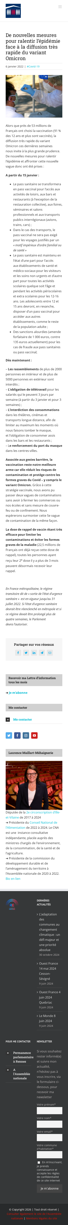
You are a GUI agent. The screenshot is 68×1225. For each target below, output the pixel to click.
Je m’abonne (17, 693)
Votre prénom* (46, 1104)
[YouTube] (34, 735)
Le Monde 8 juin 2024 (47, 1018)
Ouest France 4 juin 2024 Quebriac (49, 997)
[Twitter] (9, 735)
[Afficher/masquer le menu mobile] (60, 7)
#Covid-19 (33, 66)
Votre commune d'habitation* (47, 1147)
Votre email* (45, 1131)
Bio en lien (13, 879)
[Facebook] (17, 735)
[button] (34, 719)
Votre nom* (44, 1118)
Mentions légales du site (41, 1218)
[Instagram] (26, 735)
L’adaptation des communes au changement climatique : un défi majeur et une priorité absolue (49, 932)
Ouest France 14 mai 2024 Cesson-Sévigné (48, 971)
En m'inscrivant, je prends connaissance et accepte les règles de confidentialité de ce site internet (49, 1171)
